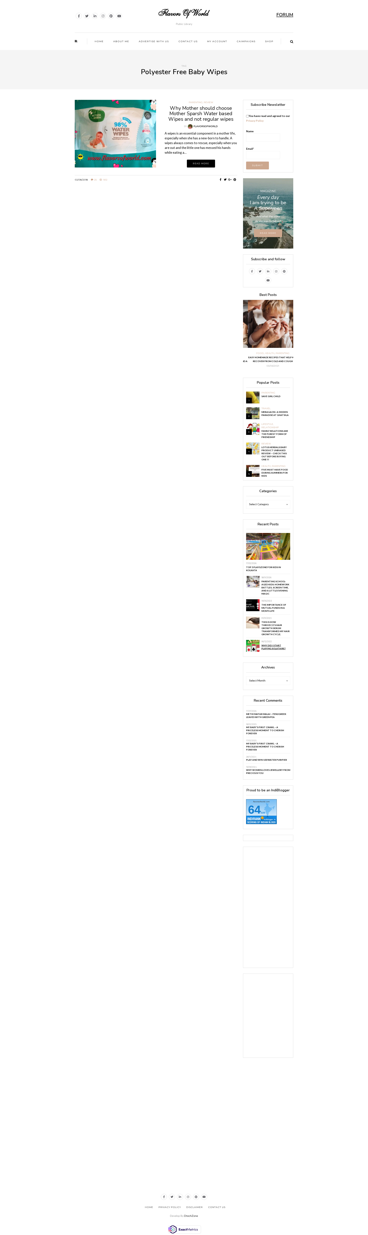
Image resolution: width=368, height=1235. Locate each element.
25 (95, 179)
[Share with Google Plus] (230, 179)
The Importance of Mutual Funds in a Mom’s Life (273, 607)
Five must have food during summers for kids (274, 472)
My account (217, 41)
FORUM (284, 15)
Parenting (196, 102)
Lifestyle (267, 424)
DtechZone (191, 1215)
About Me (121, 41)
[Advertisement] (156, 220)
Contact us (188, 41)
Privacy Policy (255, 120)
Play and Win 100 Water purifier (266, 759)
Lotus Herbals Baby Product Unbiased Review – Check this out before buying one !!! (274, 453)
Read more (201, 163)
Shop (269, 41)
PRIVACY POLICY (170, 1207)
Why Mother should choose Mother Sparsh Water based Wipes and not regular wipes (200, 113)
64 (254, 809)
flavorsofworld (206, 126)
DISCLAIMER (194, 1207)
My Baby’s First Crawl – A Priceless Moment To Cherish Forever (265, 730)
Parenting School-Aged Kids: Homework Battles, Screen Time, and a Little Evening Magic (275, 587)
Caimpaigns (246, 41)
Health (264, 353)
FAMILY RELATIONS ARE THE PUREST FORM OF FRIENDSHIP (274, 433)
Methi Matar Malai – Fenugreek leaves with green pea (266, 716)
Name (250, 131)
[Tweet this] (225, 179)
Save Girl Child (270, 396)
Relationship (270, 427)
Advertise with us (154, 41)
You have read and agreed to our (268, 118)
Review (208, 102)
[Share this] (220, 179)
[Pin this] (234, 179)
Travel (266, 408)
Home (99, 41)
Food (255, 353)
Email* (250, 148)
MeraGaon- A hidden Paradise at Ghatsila (275, 413)
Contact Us (216, 1207)
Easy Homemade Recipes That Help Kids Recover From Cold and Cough (268, 359)
